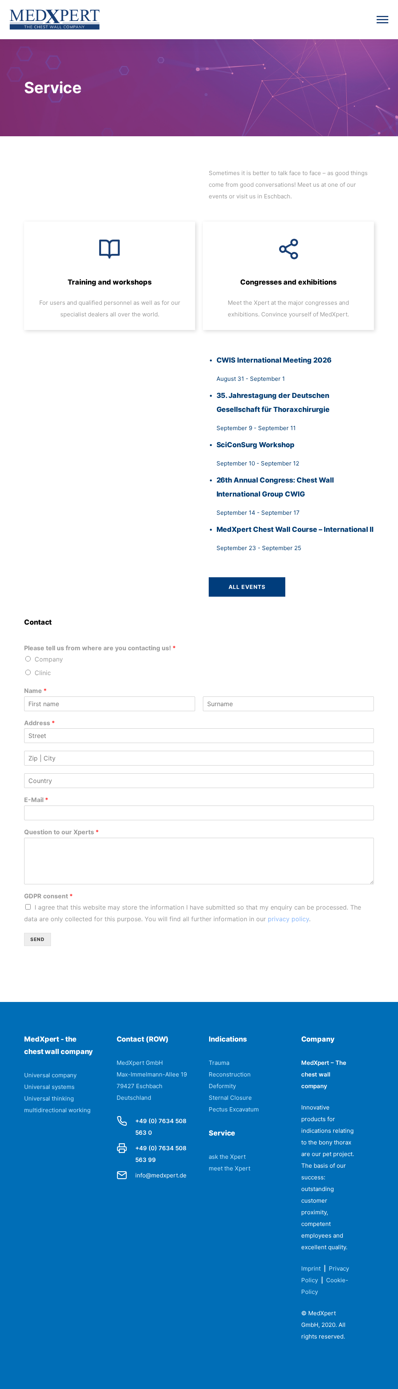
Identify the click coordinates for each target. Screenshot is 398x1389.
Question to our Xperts (61, 832)
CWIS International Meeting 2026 (274, 360)
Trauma (219, 1062)
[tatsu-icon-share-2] (288, 248)
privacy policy (288, 919)
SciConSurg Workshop (255, 445)
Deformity (222, 1086)
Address (39, 723)
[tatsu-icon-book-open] (109, 248)
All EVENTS (247, 586)
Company (49, 659)
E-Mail (36, 800)
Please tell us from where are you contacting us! (100, 648)
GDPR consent (48, 896)
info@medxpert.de (161, 1175)
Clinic (43, 673)
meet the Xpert (229, 1168)
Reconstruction (230, 1074)
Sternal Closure (230, 1097)
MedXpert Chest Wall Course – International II (295, 529)
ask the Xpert (227, 1156)
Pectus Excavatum (234, 1109)
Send (37, 939)
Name (35, 690)
